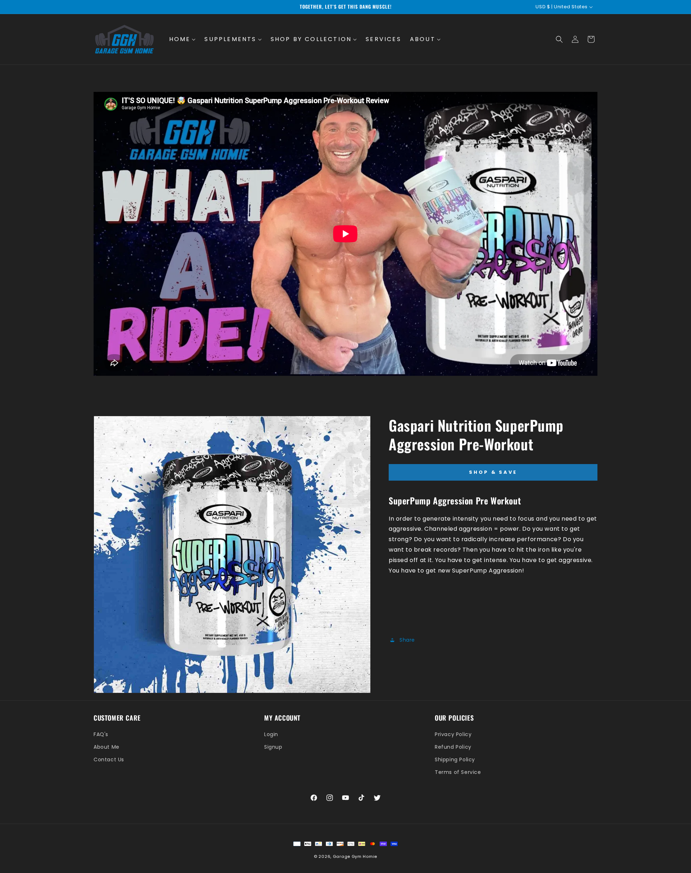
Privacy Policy (453, 734)
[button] (182, 39)
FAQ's (101, 734)
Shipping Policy (455, 759)
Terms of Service (458, 772)
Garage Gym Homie (355, 856)
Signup (273, 746)
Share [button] (407, 639)
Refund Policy (453, 746)
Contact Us (109, 759)
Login (271, 734)
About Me (106, 746)
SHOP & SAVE (493, 472)
